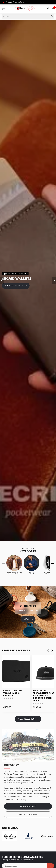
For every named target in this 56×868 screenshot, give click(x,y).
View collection (26, 719)
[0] (53, 8)
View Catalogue (28, 806)
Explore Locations (28, 814)
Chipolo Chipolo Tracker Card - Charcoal (12, 693)
